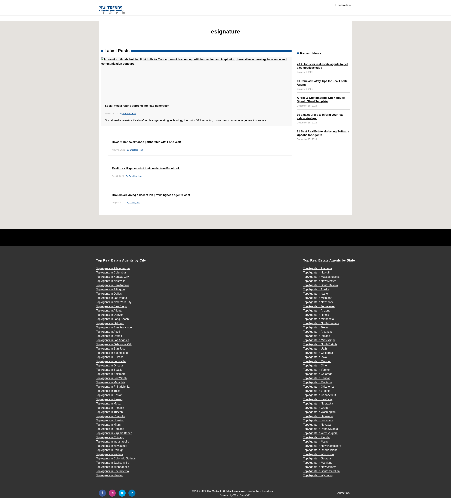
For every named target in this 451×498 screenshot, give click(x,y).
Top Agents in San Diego (111, 306)
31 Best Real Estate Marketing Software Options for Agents (323, 133)
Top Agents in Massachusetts (321, 276)
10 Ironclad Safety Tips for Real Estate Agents (322, 83)
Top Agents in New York (318, 302)
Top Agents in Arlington (110, 289)
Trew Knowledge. (265, 491)
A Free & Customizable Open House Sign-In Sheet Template (321, 99)
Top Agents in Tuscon (109, 411)
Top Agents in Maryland (317, 462)
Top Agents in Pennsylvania (320, 428)
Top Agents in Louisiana (318, 420)
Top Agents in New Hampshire (322, 445)
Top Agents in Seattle (109, 369)
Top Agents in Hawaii (316, 272)
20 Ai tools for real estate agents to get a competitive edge (322, 66)
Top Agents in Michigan (317, 297)
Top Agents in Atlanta (109, 310)
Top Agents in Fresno (109, 399)
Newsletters (344, 5)
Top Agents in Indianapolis (112, 441)
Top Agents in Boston (109, 395)
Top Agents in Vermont (317, 369)
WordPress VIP (241, 495)
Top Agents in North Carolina (321, 323)
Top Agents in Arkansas (317, 331)
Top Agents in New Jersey (319, 466)
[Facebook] (103, 12)
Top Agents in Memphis (110, 382)
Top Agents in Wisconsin (318, 454)
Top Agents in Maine (316, 441)
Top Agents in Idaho (315, 293)
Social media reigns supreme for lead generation (137, 105)
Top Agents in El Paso (109, 357)
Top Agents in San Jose (110, 348)
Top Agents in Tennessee (319, 306)
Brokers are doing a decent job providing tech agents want (151, 195)
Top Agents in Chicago (110, 437)
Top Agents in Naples (109, 475)
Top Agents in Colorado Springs (116, 458)
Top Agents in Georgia (317, 458)
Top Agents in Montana (317, 382)
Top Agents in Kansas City (112, 276)
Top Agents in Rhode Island (320, 450)
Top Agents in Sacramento (112, 471)
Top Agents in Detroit (109, 335)
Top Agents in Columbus (111, 272)
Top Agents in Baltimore (111, 373)
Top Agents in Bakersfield (112, 352)
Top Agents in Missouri (317, 361)
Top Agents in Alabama (317, 268)
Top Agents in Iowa (315, 357)
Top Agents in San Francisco (114, 327)
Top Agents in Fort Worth (111, 378)
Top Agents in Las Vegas (111, 297)
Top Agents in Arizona (316, 310)
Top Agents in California (318, 352)
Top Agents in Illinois (316, 314)
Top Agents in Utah (315, 348)
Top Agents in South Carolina (321, 471)
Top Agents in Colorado (317, 373)
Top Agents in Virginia (316, 390)
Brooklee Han (129, 113)
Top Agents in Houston (110, 420)
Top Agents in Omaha (109, 365)
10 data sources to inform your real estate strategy (320, 116)
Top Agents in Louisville (111, 361)
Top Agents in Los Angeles (112, 340)
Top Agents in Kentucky (317, 399)
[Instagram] (110, 12)
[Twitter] (117, 12)
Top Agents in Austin (108, 331)
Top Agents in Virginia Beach (114, 433)
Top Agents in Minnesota (318, 319)
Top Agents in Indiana (316, 335)
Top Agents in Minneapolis (112, 466)
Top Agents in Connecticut (319, 395)
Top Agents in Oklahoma (318, 386)
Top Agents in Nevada (317, 424)
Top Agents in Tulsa (108, 390)
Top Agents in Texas (315, 327)
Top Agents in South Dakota (320, 285)
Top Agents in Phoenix (110, 407)
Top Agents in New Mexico (319, 280)
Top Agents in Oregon (316, 407)
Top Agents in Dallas (109, 293)
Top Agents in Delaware (318, 416)
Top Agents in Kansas (316, 378)
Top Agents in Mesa (108, 403)
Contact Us (343, 492)
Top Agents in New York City (113, 302)
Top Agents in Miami (108, 424)
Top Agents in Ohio (315, 365)
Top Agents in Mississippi (319, 340)
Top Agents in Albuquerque (113, 268)
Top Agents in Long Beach (112, 319)
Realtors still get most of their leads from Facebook (146, 168)
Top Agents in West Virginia (320, 433)
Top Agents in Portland (110, 428)
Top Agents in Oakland (110, 323)
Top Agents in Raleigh (109, 450)
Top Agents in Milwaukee (111, 445)
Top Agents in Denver (109, 314)
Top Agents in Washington (319, 411)
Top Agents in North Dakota (320, 344)
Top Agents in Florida (316, 437)
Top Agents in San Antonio (112, 285)
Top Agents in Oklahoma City (114, 344)
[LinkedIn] (123, 12)
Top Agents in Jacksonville (112, 462)
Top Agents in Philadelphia (112, 386)
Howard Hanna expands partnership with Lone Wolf (146, 142)
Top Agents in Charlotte (110, 416)
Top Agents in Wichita (109, 454)
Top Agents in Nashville (110, 280)
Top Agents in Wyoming (318, 475)
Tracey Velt (134, 202)
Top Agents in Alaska (316, 289)
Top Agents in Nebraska (318, 403)
